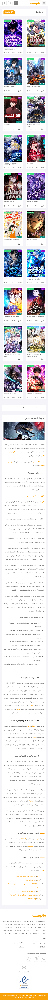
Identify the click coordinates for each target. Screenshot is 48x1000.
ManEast (23, 839)
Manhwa (32, 801)
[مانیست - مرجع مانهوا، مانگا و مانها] (34, 3)
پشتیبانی (21, 947)
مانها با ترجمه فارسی (18, 943)
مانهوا (43, 502)
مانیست (36, 839)
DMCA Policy (42, 947)
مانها (29, 726)
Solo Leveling (31, 899)
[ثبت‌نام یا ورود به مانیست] (4, 3)
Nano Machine (31, 880)
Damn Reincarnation (29, 891)
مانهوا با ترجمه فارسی (39, 943)
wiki (38, 876)
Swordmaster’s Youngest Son (26, 876)
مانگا (32, 705)
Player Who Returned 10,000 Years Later (23, 895)
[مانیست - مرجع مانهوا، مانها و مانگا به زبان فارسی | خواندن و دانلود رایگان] (39, 916)
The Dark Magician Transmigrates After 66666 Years (22, 884)
